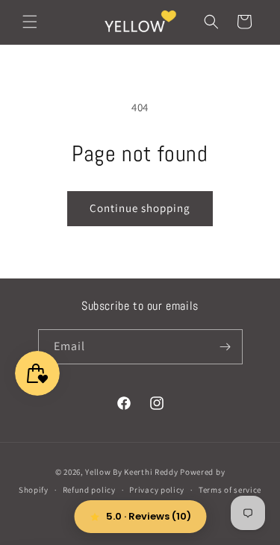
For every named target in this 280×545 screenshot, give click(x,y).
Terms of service (230, 490)
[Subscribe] (225, 346)
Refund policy (89, 490)
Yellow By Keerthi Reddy (131, 472)
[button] (29, 21)
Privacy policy (156, 490)
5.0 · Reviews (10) (148, 516)
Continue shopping (140, 208)
